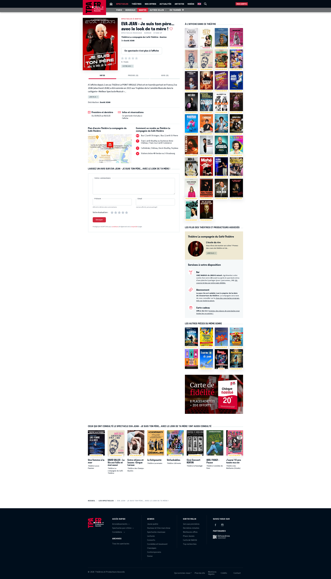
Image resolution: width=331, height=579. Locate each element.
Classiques (151, 548)
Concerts (151, 540)
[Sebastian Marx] (191, 38)
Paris (119, 10)
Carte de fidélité (190, 540)
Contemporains (154, 552)
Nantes (142, 10)
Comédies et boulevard (157, 544)
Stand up (157, 33)
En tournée (175, 10)
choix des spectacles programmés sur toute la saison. (218, 299)
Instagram (222, 524)
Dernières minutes (191, 528)
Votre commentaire (103, 178)
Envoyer (99, 219)
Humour (147, 33)
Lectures (151, 536)
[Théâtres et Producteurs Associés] (111, 4)
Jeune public (152, 524)
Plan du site (200, 573)
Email (140, 199)
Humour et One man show (158, 528)
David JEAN (129, 40)
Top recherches (190, 544)
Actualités (165, 4)
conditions (114, 227)
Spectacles (122, 4)
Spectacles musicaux (131, 33)
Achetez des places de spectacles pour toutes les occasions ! (218, 312)
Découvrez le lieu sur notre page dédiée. (217, 281)
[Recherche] (205, 3)
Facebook (215, 524)
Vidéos (190, 4)
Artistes (179, 4)
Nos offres (150, 4)
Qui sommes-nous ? (182, 573)
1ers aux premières (191, 524)
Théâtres (136, 4)
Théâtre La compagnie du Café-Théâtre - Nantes (144, 37)
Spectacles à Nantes (131, 19)
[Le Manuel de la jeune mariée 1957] (191, 359)
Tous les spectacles (120, 543)
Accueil (91, 501)
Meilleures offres (190, 532)
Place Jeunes (188, 536)
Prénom (98, 199)
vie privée (134, 227)
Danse (150, 556)
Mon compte (242, 4)
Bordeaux (130, 10)
